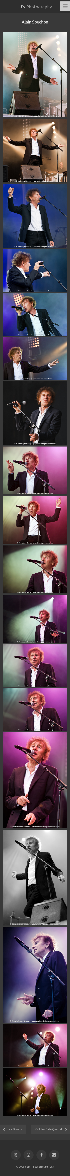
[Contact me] (54, 1155)
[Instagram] (29, 1155)
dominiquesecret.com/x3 (39, 1166)
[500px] (16, 1155)
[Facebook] (41, 1155)
